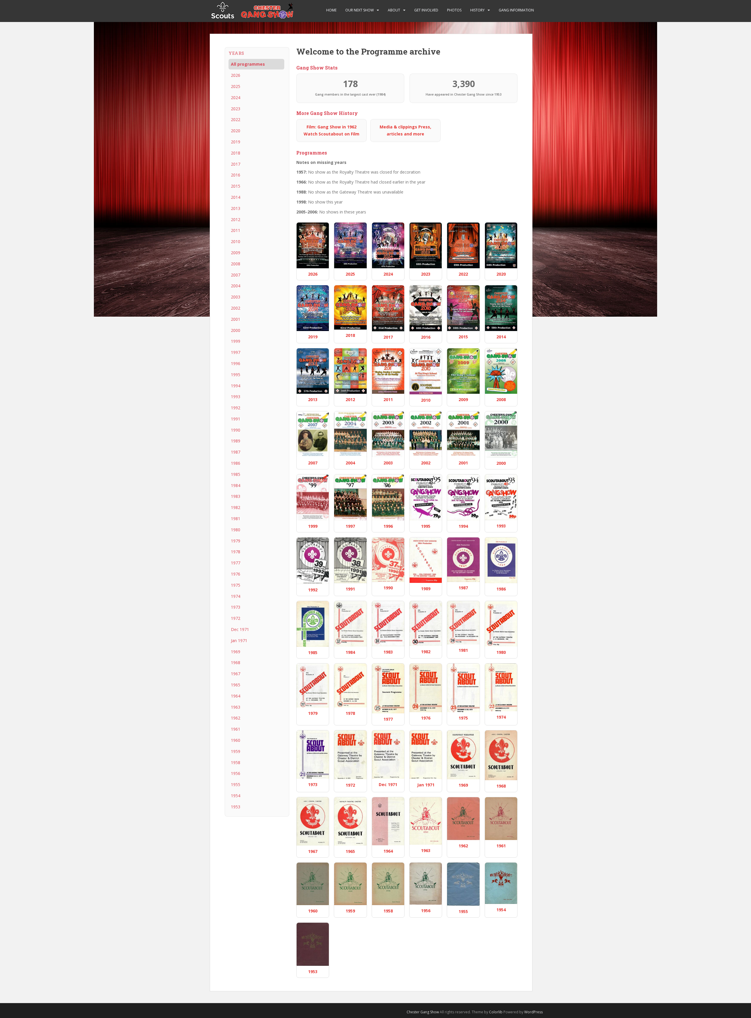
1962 (235, 718)
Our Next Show (359, 10)
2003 (235, 297)
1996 (235, 363)
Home (331, 10)
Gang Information (516, 10)
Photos (454, 10)
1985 (235, 474)
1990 (235, 430)
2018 (235, 153)
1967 (235, 673)
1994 (235, 385)
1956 (235, 773)
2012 (235, 219)
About (394, 10)
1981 (235, 518)
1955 (235, 784)
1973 (235, 607)
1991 (235, 419)
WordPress (533, 1011)
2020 (235, 130)
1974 (235, 596)
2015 (235, 186)
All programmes (248, 64)
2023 (235, 108)
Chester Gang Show (423, 1011)
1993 (235, 396)
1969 (235, 651)
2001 (235, 319)
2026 (235, 75)
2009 (235, 252)
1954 (235, 795)
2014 (235, 197)
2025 (235, 86)
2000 (235, 330)
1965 (235, 685)
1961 (235, 729)
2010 (235, 241)
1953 (235, 807)
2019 (235, 142)
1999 (235, 341)
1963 (235, 707)
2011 (235, 230)
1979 (235, 541)
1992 (235, 407)
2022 (235, 119)
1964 (235, 696)
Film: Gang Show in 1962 (331, 130)
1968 (235, 662)
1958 (235, 762)
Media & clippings (405, 130)
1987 (235, 452)
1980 (235, 529)
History (477, 10)
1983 (235, 496)
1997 (235, 352)
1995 (235, 374)
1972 (235, 618)
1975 (235, 585)
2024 (235, 97)
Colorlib (496, 1011)
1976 (235, 574)
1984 (235, 485)
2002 (235, 308)
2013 (235, 208)
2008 (235, 264)
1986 (235, 463)
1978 (235, 551)
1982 (235, 507)
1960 (235, 740)
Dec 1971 (240, 629)
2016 (235, 175)
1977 (235, 563)
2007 (235, 275)
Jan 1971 (239, 640)
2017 (235, 164)
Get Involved (426, 10)
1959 (235, 751)
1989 (235, 441)
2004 (235, 286)
